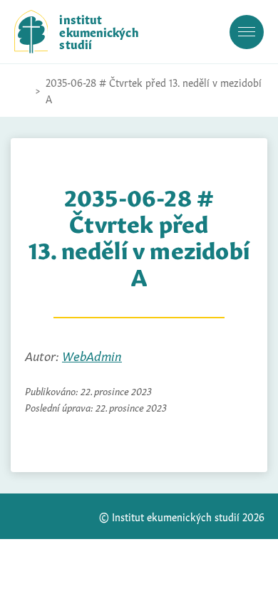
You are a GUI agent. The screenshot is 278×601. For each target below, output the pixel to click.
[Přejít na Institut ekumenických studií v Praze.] (21, 90)
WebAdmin (92, 355)
